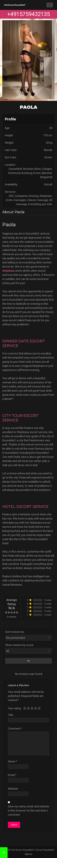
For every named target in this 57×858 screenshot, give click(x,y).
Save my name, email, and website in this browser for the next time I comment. (28, 810)
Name (12, 761)
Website (13, 788)
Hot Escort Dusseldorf (14, 5)
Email (12, 775)
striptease (8, 270)
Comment (15, 728)
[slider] (32, 708)
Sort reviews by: (14, 631)
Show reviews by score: (19, 645)
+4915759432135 (28, 14)
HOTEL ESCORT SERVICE (25, 506)
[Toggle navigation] (50, 5)
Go (28, 661)
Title (10, 715)
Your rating (14, 708)
